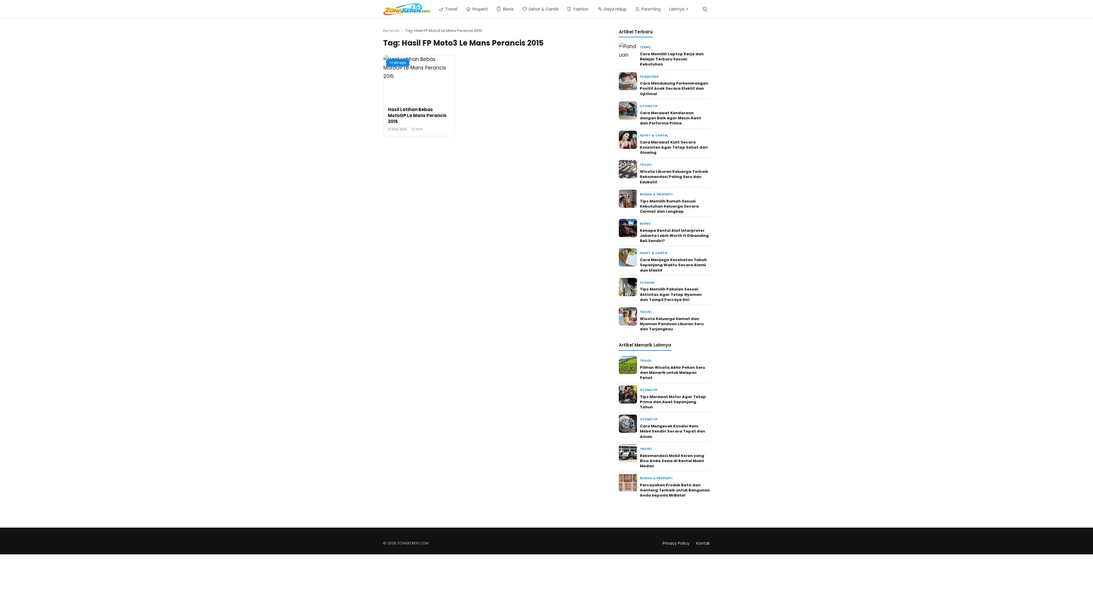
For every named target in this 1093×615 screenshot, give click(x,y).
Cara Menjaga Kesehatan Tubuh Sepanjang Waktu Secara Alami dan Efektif (673, 265)
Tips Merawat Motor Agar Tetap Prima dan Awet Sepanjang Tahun (673, 402)
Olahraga (397, 62)
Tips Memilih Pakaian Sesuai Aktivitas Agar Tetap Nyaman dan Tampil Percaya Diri (671, 294)
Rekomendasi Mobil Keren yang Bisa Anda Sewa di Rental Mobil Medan (672, 461)
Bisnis (645, 224)
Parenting (649, 77)
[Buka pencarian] (705, 9)
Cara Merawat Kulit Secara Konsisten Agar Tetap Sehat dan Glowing (674, 147)
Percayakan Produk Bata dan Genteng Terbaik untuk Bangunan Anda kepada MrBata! (675, 490)
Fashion (647, 282)
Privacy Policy (676, 543)
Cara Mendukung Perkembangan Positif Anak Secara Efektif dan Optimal (674, 88)
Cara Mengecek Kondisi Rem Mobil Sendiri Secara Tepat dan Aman (672, 431)
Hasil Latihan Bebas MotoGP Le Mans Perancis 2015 (417, 115)
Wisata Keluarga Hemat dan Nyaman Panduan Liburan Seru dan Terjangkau (672, 324)
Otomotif (649, 106)
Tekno (645, 47)
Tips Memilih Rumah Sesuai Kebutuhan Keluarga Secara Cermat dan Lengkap (669, 206)
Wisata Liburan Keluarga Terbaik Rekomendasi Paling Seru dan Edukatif (674, 176)
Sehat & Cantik (653, 135)
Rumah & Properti (656, 194)
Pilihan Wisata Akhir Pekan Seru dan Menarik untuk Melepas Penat (672, 372)
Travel (646, 165)
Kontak (703, 543)
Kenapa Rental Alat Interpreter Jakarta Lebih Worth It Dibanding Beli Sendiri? (674, 235)
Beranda (391, 30)
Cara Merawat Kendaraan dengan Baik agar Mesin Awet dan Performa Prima (670, 118)
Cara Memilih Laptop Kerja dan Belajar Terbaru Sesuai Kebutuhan (672, 59)
